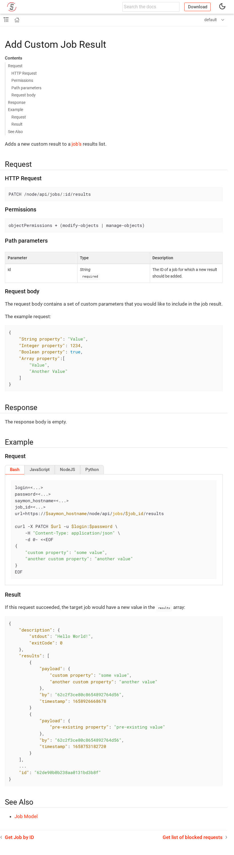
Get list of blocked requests (193, 837)
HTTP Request (24, 73)
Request (15, 66)
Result (17, 124)
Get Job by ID (19, 837)
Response (16, 102)
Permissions (22, 80)
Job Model (26, 816)
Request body (23, 95)
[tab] (15, 469)
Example (15, 109)
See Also (15, 131)
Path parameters (26, 88)
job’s (77, 144)
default (210, 19)
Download (197, 6)
